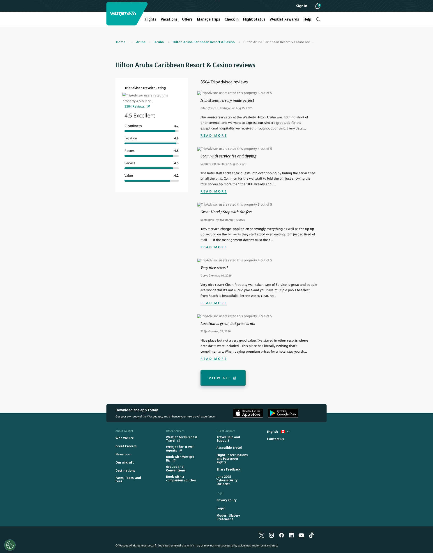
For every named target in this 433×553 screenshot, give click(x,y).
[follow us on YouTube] (301, 534)
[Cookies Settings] (10, 545)
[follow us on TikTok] (311, 534)
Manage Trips (208, 19)
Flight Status (254, 19)
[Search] (318, 19)
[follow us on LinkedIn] (291, 534)
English (273, 431)
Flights (150, 19)
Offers (187, 19)
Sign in (301, 5)
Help (307, 19)
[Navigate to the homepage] (127, 14)
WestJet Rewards (284, 19)
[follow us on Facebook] (281, 534)
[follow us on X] (261, 534)
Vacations (169, 19)
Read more (213, 135)
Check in (232, 19)
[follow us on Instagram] (271, 534)
